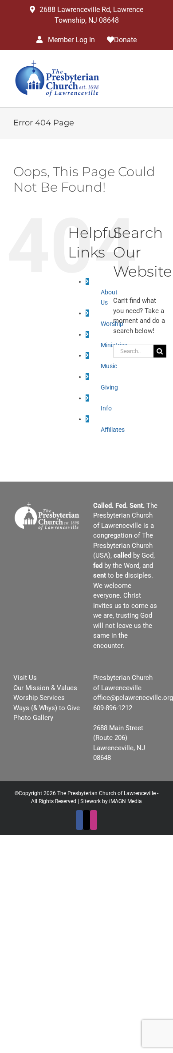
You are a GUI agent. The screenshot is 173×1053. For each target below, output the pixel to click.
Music (109, 366)
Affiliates (113, 429)
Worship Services (39, 698)
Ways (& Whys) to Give (46, 708)
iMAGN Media (125, 801)
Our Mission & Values (45, 688)
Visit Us (25, 678)
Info (106, 408)
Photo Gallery (33, 718)
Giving (109, 387)
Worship (112, 323)
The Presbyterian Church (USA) (123, 545)
